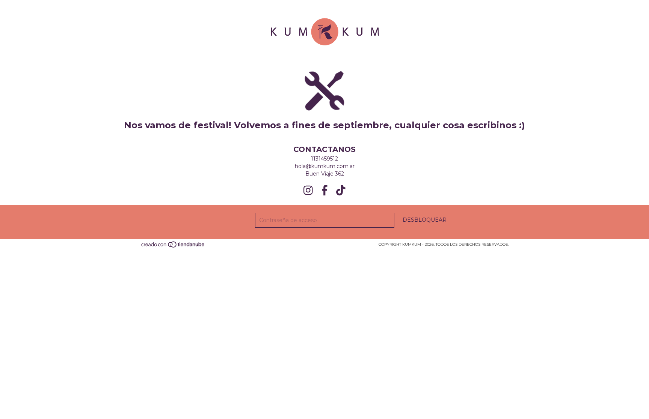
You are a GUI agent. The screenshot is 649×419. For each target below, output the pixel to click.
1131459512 (324, 158)
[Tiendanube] (173, 247)
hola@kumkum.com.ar (325, 166)
